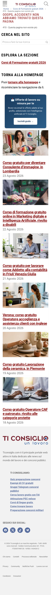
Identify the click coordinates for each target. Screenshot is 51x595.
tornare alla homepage (23, 82)
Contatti (16, 557)
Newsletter (43, 557)
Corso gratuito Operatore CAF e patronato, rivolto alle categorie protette (25, 413)
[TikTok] (20, 530)
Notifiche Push (28, 566)
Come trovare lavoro (21, 506)
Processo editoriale (29, 557)
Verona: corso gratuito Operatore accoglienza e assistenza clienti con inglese (25, 319)
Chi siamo (6, 557)
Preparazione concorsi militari (27, 510)
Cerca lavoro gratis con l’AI (25, 494)
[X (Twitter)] (13, 530)
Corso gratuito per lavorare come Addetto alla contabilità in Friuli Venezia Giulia (25, 270)
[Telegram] (27, 530)
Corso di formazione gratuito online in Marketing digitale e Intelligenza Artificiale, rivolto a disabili (25, 218)
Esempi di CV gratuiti (21, 483)
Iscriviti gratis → (25, 121)
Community (15, 566)
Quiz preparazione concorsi (25, 479)
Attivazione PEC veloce (23, 498)
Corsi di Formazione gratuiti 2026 (23, 62)
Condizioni (7, 576)
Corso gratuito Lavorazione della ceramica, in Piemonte (24, 366)
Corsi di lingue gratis (21, 502)
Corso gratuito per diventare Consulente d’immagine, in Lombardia (24, 167)
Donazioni (17, 576)
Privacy (5, 566)
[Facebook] (5, 530)
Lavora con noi (42, 566)
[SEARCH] (46, 3)
